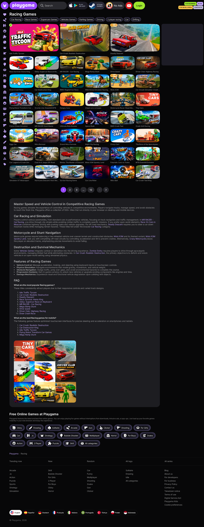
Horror (51, 491)
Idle (127, 477)
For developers (171, 477)
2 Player (52, 481)
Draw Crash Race (27, 313)
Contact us (169, 487)
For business (170, 481)
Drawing (129, 474)
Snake (90, 484)
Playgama (14, 453)
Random (91, 461)
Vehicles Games (27, 251)
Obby (50, 487)
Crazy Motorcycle (137, 239)
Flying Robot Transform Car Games (35, 332)
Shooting (91, 481)
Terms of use (170, 494)
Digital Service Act (172, 498)
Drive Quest (24, 309)
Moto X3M (118, 236)
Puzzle (12, 481)
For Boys (52, 484)
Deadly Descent (115, 224)
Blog (166, 470)
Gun (89, 487)
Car (88, 470)
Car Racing (96, 226)
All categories (132, 481)
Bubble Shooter (55, 474)
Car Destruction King (28, 327)
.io (10, 474)
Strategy (13, 487)
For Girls (51, 477)
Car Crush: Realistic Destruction (90, 253)
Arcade (12, 470)
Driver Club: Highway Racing (32, 311)
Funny (90, 474)
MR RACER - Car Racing (30, 304)
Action (12, 477)
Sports (12, 484)
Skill (50, 470)
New (50, 461)
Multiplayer (92, 477)
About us (168, 474)
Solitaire (129, 470)
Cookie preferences (173, 505)
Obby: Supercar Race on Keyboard (35, 302)
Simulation (14, 491)
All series (168, 461)
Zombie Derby (96, 251)
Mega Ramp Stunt (27, 306)
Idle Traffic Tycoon (28, 292)
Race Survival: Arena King (31, 299)
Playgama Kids (171, 501)
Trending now (15, 461)
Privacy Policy (170, 484)
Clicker (90, 491)
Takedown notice (172, 491)
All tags (129, 461)
